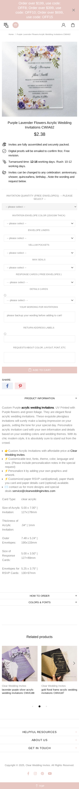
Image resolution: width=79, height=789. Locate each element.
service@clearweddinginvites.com (33, 490)
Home (11, 34)
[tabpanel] (20, 673)
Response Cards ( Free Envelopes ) (39, 274)
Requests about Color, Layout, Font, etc (39, 347)
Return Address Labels (38, 327)
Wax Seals (38, 259)
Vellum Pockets (38, 245)
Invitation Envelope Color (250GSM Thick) (38, 215)
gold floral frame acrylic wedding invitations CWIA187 (59, 691)
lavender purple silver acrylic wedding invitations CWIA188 (18, 691)
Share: (6, 379)
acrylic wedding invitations (37, 407)
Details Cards (39, 289)
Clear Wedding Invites (15, 25)
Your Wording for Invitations (39, 307)
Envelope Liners (38, 230)
